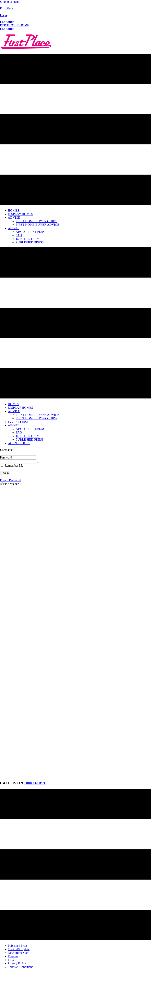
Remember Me (13, 465)
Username (6, 449)
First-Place (6, 8)
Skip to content (9, 1)
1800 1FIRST (35, 783)
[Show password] (38, 462)
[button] (7, 21)
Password (6, 457)
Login (3, 15)
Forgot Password (10, 480)
